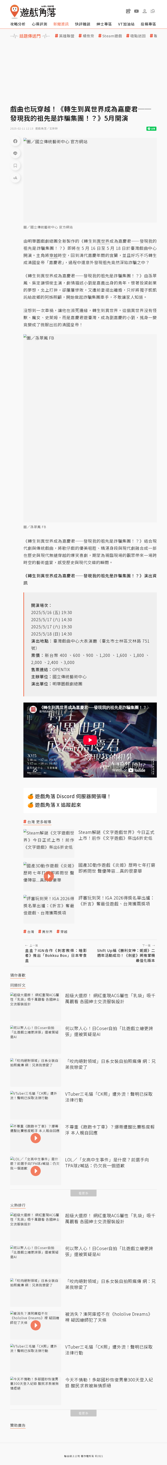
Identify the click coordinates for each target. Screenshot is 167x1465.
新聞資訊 (61, 24)
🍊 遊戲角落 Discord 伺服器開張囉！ (69, 796)
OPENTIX (61, 669)
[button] (152, 11)
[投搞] (128, 11)
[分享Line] (15, 153)
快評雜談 (82, 24)
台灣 (30, 932)
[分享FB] (15, 141)
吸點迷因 (138, 35)
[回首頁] (33, 12)
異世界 (47, 932)
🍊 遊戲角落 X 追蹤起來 (54, 804)
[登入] (144, 11)
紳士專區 (104, 24)
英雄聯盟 (67, 35)
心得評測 (39, 24)
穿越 (63, 932)
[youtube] (136, 11)
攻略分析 (18, 24)
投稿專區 (148, 24)
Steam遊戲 (112, 35)
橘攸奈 (88, 35)
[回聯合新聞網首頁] (14, 12)
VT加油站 (126, 24)
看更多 (83, 1193)
